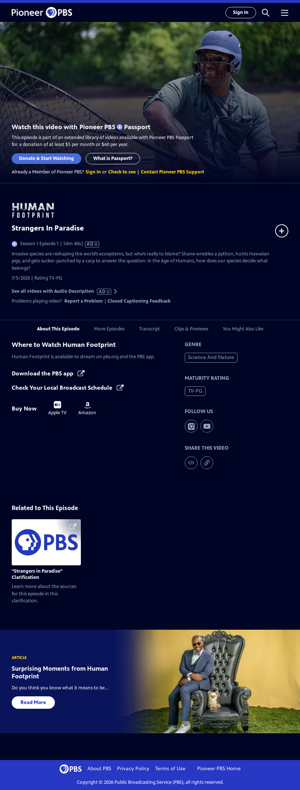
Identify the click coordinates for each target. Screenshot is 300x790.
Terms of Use (170, 768)
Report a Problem (83, 301)
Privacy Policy (133, 768)
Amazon (87, 409)
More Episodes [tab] (109, 329)
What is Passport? (112, 158)
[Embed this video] (191, 462)
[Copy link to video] (206, 462)
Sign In (240, 12)
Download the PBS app (43, 373)
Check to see (122, 172)
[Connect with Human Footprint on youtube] (206, 426)
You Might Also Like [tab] (243, 329)
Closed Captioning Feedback (139, 301)
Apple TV (57, 408)
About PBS (99, 768)
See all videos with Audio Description (59, 291)
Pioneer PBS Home (219, 768)
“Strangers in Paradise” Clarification (37, 574)
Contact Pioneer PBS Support (172, 172)
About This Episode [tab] (58, 329)
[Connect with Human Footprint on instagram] (191, 426)
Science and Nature (211, 357)
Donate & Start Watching (46, 158)
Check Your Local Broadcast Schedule (63, 387)
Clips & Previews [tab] (191, 329)
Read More (33, 702)
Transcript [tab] (149, 329)
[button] (265, 12)
